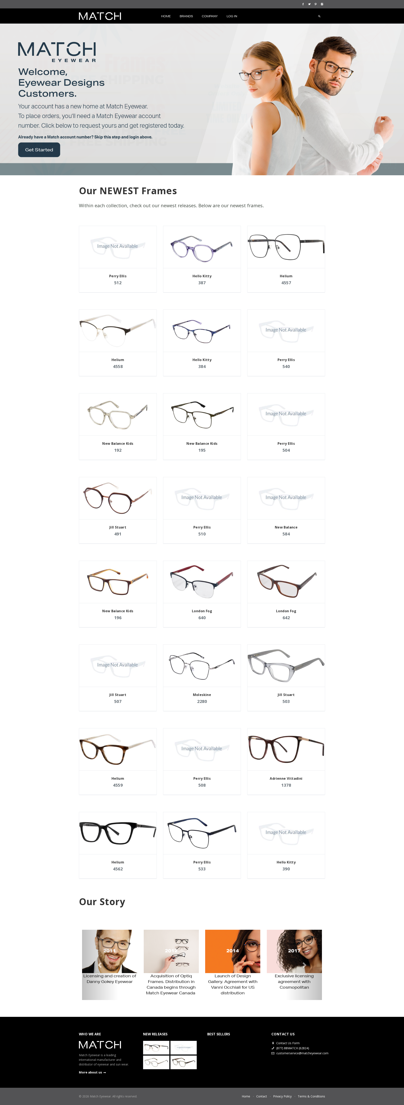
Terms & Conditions (311, 1091)
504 (286, 450)
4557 (286, 283)
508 (202, 785)
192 (118, 450)
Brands (186, 16)
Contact (261, 1091)
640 (202, 617)
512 (118, 283)
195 (202, 450)
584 (286, 534)
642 (286, 617)
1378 (286, 785)
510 (202, 534)
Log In (232, 16)
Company (210, 16)
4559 (118, 785)
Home (166, 16)
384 (202, 366)
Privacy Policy (282, 1091)
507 (118, 701)
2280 (202, 701)
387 (202, 283)
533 (202, 869)
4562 (118, 869)
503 (286, 701)
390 (286, 869)
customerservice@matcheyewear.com (302, 1047)
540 (286, 366)
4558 (118, 366)
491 (118, 534)
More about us (90, 1066)
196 (118, 617)
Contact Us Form (287, 1037)
